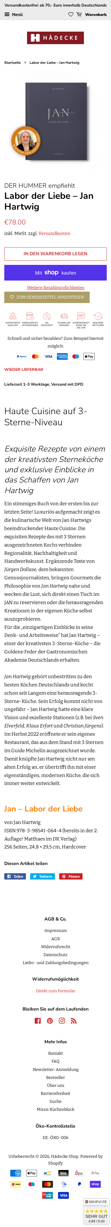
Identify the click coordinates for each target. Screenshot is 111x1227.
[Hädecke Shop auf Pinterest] (50, 1021)
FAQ (55, 1061)
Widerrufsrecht (55, 946)
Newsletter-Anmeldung (56, 1069)
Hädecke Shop (65, 1156)
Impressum (55, 930)
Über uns (55, 1085)
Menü (17, 14)
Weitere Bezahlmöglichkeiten (55, 287)
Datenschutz (55, 954)
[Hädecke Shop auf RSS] (74, 1021)
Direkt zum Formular (55, 990)
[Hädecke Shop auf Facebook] (37, 1021)
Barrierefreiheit (55, 1093)
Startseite (12, 62)
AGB (55, 938)
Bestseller (55, 1077)
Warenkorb (95, 14)
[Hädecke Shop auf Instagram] (62, 1021)
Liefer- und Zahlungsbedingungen (56, 962)
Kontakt (55, 1053)
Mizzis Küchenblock (55, 1109)
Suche (55, 1101)
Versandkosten (54, 233)
